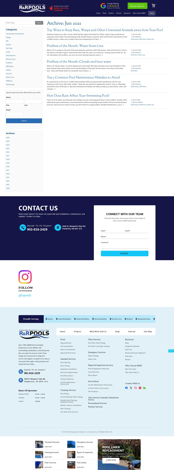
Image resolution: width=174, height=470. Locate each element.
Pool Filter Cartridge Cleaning (99, 346)
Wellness (9, 81)
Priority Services (95, 407)
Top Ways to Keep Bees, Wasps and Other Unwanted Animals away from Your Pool (105, 30)
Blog (127, 343)
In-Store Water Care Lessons (98, 388)
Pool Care (128, 350)
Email (8, 110)
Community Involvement (15, 34)
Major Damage (93, 356)
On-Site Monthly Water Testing (71, 397)
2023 (7, 148)
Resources (127, 13)
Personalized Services (97, 403)
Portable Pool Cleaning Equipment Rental (68, 401)
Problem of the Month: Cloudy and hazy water (79, 61)
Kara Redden (139, 102)
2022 (7, 152)
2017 (7, 170)
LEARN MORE (111, 460)
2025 (7, 141)
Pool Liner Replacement (69, 372)
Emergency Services (97, 352)
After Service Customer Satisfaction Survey (103, 398)
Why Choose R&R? (139, 13)
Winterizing (10, 84)
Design (8, 37)
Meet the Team (130, 369)
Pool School (93, 381)
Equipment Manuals (132, 346)
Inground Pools (65, 343)
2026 (8, 138)
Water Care (150, 39)
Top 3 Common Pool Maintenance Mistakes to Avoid (83, 77)
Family (8, 45)
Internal (131, 331)
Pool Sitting (64, 394)
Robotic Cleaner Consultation (71, 405)
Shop (151, 13)
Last (25, 105)
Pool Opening (65, 362)
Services (118, 13)
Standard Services (68, 359)
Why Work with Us (98, 331)
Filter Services (94, 339)
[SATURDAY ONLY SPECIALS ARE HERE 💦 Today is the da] (82, 283)
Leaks (8, 52)
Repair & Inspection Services (100, 365)
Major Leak (92, 359)
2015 (7, 177)
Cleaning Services (68, 390)
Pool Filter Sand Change (96, 343)
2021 (7, 156)
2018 (7, 167)
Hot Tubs (9, 48)
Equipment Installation (68, 369)
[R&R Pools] (32, 8)
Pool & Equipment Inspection (98, 369)
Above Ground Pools (67, 350)
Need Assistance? (137, 5)
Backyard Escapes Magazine (135, 353)
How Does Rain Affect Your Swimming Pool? (78, 95)
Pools (104, 13)
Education (128, 356)
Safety (8, 70)
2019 (7, 163)
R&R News (143, 39)
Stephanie (138, 37)
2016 (7, 174)
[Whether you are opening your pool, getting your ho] (112, 283)
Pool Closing (65, 366)
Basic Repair (92, 375)
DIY (7, 41)
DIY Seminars (93, 391)
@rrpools (25, 295)
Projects (111, 13)
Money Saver (11, 59)
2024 (8, 145)
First (7, 105)
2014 (7, 181)
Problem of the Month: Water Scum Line (75, 46)
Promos (127, 359)
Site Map (148, 331)
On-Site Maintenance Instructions (68, 383)
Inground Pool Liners (68, 353)
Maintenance (135, 39)
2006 (8, 188)
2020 (8, 159)
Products (9, 63)
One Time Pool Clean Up (69, 412)
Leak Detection (93, 372)
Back (171, 351)
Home (98, 13)
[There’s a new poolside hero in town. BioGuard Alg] (53, 283)
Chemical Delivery (67, 379)
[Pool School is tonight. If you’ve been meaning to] (141, 283)
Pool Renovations (66, 376)
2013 (7, 185)
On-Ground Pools (66, 346)
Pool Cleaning (65, 409)
